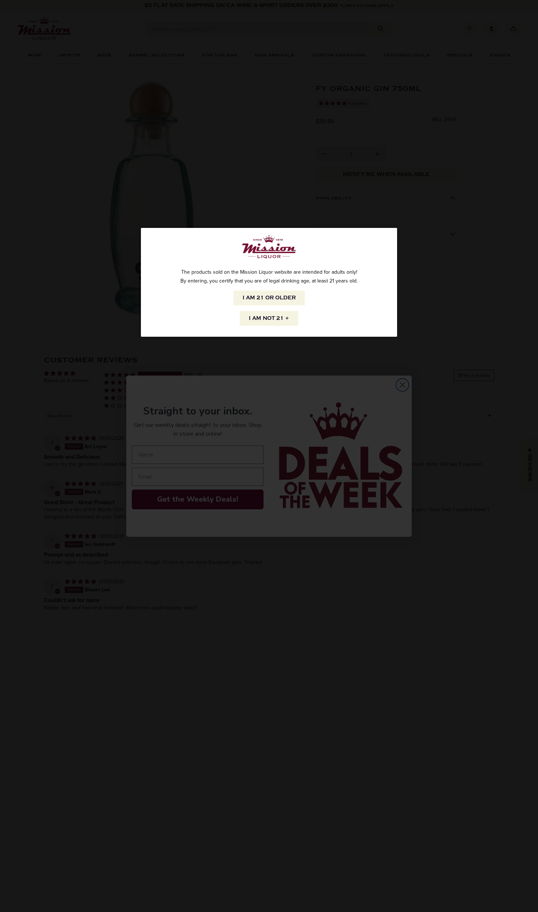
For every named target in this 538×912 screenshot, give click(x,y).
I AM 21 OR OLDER (269, 298)
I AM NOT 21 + (269, 318)
